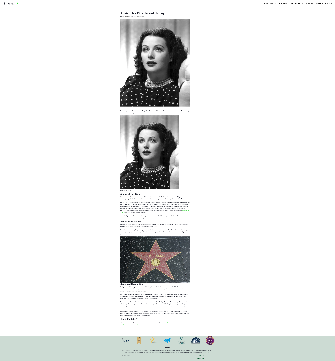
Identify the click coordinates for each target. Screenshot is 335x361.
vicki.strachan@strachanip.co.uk (168, 322)
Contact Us (328, 3)
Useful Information (295, 3)
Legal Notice (200, 358)
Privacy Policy (200, 355)
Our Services (282, 3)
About (272, 3)
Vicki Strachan (125, 16)
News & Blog (319, 3)
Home (266, 3)
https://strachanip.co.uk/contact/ (129, 324)
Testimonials (309, 3)
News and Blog (140, 16)
